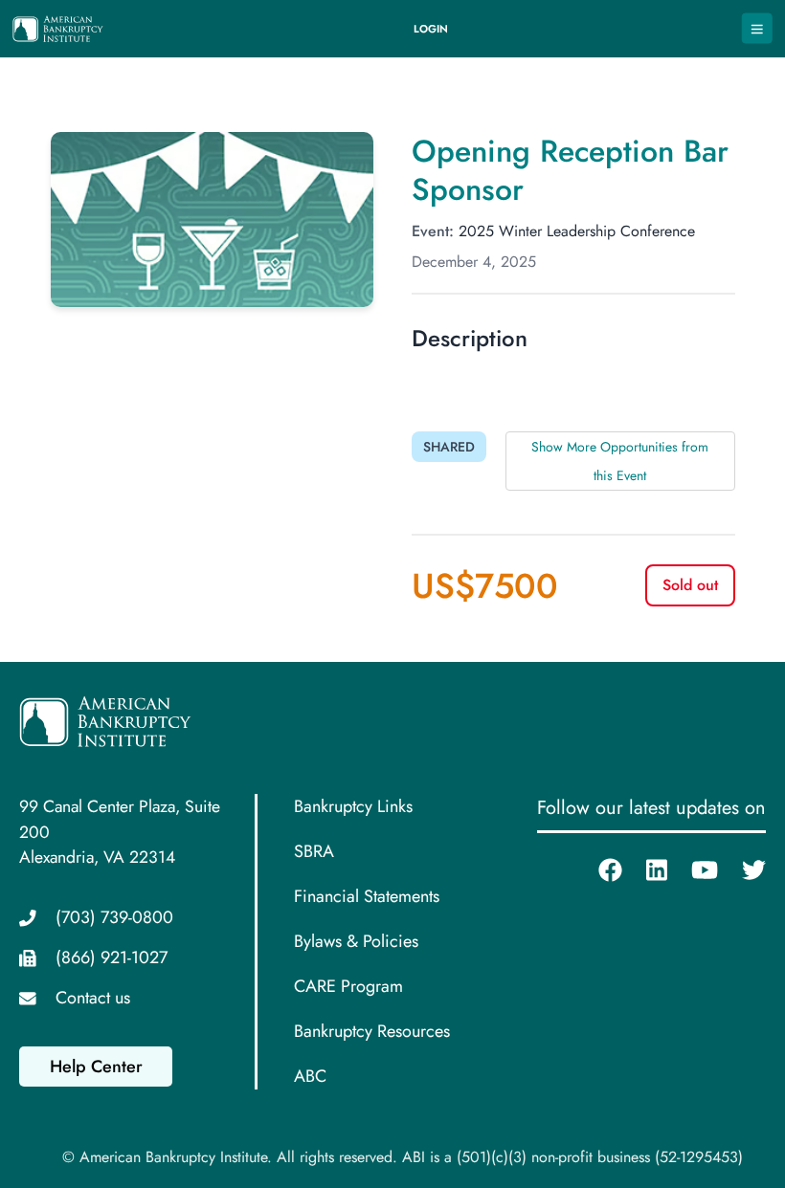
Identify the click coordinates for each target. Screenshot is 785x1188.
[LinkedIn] (644, 870)
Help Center (96, 1066)
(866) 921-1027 (112, 957)
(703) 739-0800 (114, 917)
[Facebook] (598, 870)
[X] (742, 870)
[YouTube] (692, 870)
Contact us (93, 997)
